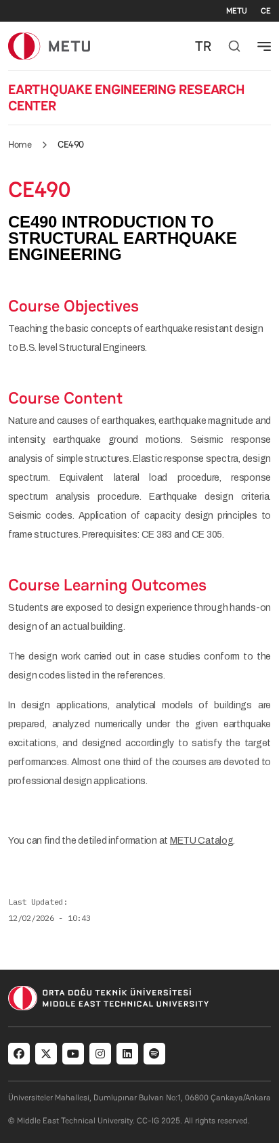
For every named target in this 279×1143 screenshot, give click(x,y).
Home (19, 144)
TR (203, 46)
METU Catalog (202, 841)
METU (236, 10)
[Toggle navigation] (264, 46)
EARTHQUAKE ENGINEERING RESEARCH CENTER (126, 97)
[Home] (49, 46)
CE (266, 10)
